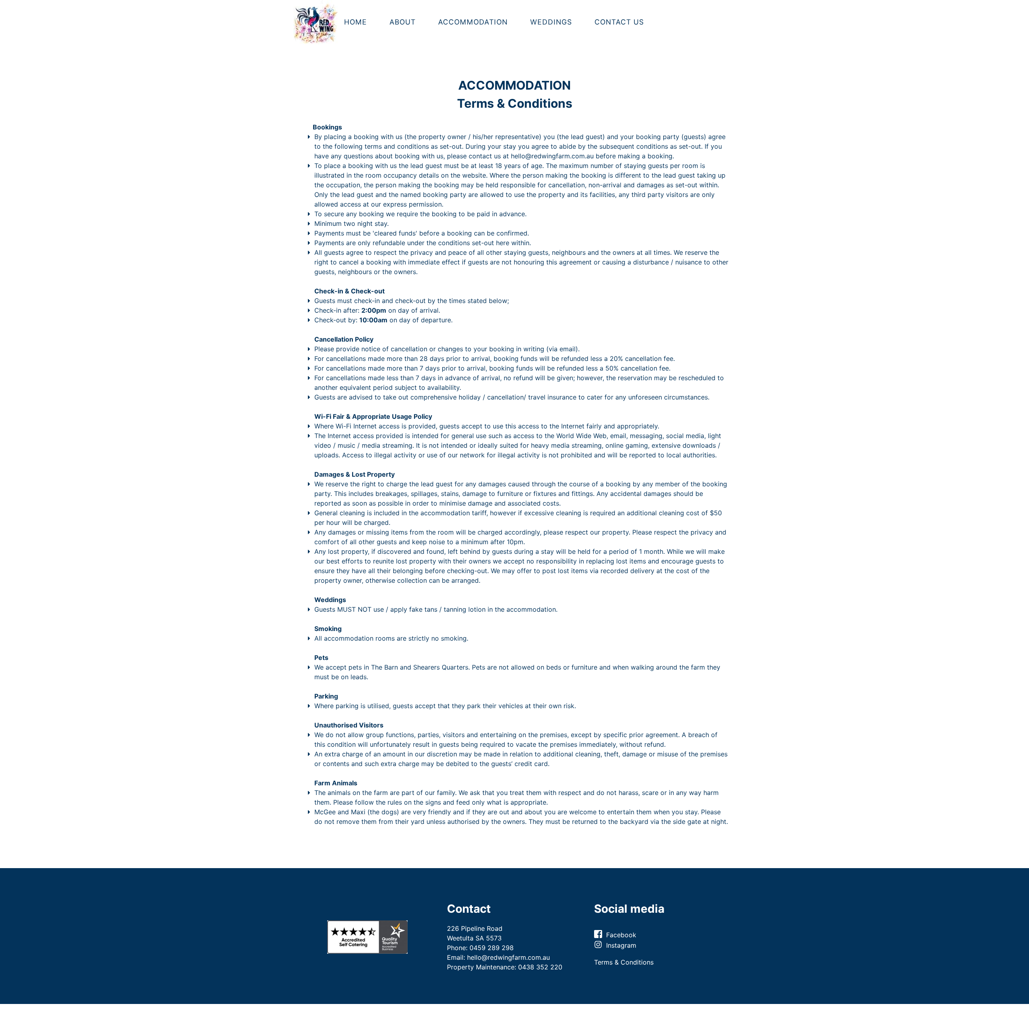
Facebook (621, 935)
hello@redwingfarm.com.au (552, 156)
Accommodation (473, 22)
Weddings (551, 22)
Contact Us (619, 22)
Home (355, 22)
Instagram (622, 945)
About (402, 22)
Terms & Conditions (624, 962)
